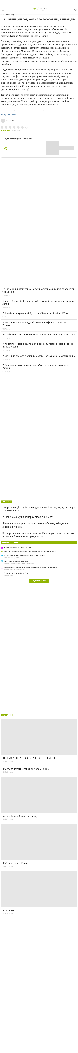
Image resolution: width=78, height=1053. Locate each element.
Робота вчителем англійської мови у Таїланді (26, 769)
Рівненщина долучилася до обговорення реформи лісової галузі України (35, 324)
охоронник (8, 910)
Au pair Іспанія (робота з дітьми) (20, 816)
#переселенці (12, 115)
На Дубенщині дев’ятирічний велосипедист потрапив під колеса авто (38, 334)
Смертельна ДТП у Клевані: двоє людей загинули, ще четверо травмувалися (38, 508)
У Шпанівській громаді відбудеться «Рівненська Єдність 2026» (35, 313)
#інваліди (4, 115)
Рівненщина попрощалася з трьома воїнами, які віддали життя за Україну (35, 525)
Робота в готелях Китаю (15, 863)
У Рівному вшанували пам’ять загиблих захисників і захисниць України (35, 367)
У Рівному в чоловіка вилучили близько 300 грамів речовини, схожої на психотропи (38, 345)
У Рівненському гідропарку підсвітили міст (27, 517)
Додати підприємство (39, 581)
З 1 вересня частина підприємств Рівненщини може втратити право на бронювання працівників (38, 534)
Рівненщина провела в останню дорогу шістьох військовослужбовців (38, 356)
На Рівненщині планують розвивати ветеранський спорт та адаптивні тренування (38, 290)
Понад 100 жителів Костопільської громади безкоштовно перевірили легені (38, 302)
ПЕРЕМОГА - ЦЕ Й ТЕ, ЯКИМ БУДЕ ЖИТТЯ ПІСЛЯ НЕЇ (29, 758)
